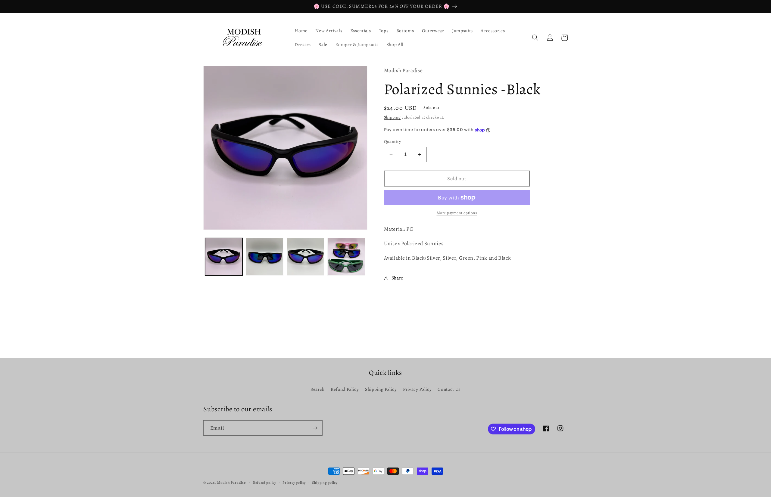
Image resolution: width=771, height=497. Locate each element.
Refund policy (264, 482)
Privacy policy (294, 482)
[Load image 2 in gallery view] (264, 257)
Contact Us (449, 389)
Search (318, 389)
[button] (535, 37)
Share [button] (397, 278)
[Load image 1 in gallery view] (224, 257)
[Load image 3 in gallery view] (305, 257)
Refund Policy (345, 389)
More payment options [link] (457, 213)
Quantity (392, 142)
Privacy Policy (417, 389)
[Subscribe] (315, 428)
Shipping (392, 117)
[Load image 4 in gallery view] (346, 257)
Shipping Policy (381, 389)
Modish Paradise (231, 482)
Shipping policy (325, 482)
